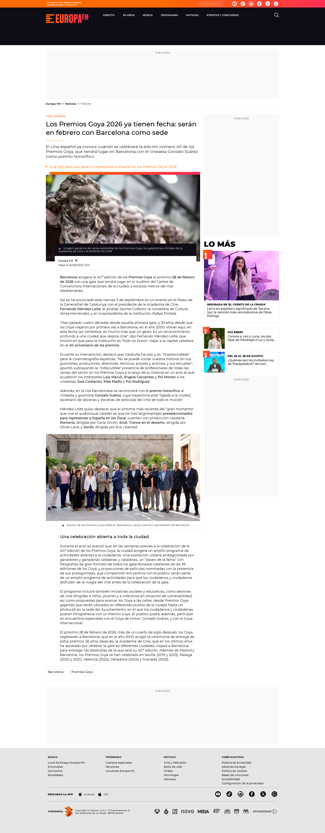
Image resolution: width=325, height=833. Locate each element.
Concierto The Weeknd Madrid (64, 2)
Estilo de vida (173, 766)
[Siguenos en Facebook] (259, 4)
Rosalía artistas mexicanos (62, 4)
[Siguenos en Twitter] (267, 3)
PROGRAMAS (169, 15)
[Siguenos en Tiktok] (243, 4)
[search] (276, 15)
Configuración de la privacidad (242, 783)
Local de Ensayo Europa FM (66, 762)
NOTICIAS (192, 15)
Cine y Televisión (175, 762)
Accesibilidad (231, 779)
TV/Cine (86, 104)
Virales (168, 771)
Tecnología (171, 775)
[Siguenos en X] (263, 796)
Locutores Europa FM (120, 771)
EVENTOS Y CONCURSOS (222, 15)
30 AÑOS (128, 15)
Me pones (112, 766)
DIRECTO (109, 15)
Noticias (71, 104)
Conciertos (55, 771)
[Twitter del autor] (76, 260)
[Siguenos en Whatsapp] (276, 4)
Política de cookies (234, 771)
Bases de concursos (235, 775)
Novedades (55, 775)
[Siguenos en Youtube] (234, 4)
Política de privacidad (236, 762)
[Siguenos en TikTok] (229, 796)
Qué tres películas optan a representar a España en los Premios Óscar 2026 (113, 167)
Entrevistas (55, 766)
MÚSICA (148, 15)
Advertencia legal (234, 766)
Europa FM (54, 104)
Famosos (170, 779)
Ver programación (210, 3)
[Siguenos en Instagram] (251, 4)
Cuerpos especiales (119, 762)
